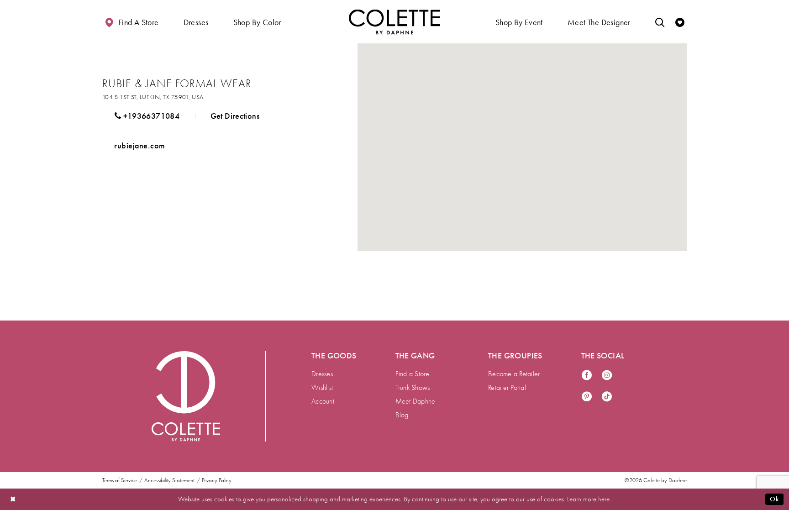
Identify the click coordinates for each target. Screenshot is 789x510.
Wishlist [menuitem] (322, 388)
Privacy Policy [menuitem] (216, 480)
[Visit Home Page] (394, 21)
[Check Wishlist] (680, 21)
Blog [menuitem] (402, 415)
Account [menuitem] (322, 401)
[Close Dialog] (13, 499)
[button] (196, 21)
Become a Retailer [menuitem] (514, 374)
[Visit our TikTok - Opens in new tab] (606, 397)
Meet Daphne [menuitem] (415, 401)
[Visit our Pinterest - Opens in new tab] (586, 397)
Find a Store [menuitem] (412, 374)
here (604, 499)
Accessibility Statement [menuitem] (169, 480)
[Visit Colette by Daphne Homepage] (186, 396)
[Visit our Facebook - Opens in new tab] (586, 375)
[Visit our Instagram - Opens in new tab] (606, 375)
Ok (774, 499)
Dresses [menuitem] (322, 374)
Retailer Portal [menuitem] (507, 388)
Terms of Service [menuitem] (119, 480)
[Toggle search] (660, 21)
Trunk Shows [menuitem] (412, 388)
